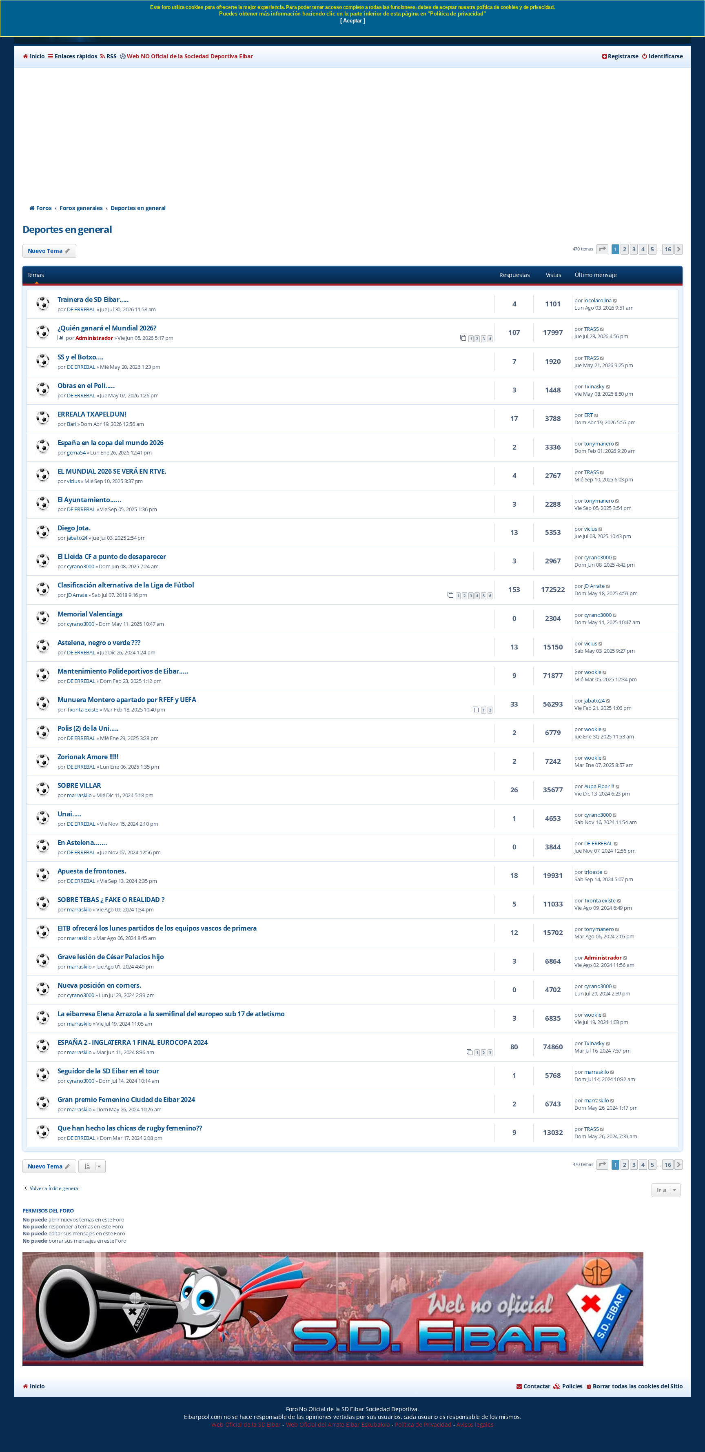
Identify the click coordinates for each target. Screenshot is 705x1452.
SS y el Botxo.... (81, 356)
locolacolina (598, 300)
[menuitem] (33, 56)
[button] (602, 249)
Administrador (94, 337)
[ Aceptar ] (352, 21)
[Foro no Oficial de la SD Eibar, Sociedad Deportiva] (332, 1309)
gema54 (76, 452)
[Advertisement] (352, 128)
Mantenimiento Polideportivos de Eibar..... (123, 671)
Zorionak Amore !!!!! (88, 756)
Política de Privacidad (423, 1424)
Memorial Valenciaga (90, 614)
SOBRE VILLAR (79, 785)
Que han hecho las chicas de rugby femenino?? (130, 1128)
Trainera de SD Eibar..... (93, 299)
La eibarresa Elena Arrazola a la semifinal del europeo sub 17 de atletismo (171, 1013)
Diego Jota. (74, 527)
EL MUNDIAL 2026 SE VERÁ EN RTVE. (112, 471)
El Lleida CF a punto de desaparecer (112, 556)
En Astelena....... (82, 842)
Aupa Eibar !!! (599, 786)
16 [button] (668, 249)
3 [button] (634, 249)
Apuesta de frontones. (92, 871)
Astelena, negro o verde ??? (99, 642)
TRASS (591, 329)
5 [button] (652, 249)
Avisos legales (475, 1424)
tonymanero (599, 443)
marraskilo (79, 795)
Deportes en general (67, 229)
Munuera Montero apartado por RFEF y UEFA (127, 699)
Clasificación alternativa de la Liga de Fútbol (126, 585)
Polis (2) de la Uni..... (88, 728)
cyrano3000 (80, 566)
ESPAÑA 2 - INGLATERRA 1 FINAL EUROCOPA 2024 (133, 1042)
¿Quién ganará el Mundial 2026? (107, 328)
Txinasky (594, 386)
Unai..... (70, 813)
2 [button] (624, 249)
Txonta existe (82, 709)
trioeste (593, 872)
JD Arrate (77, 595)
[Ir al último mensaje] (615, 300)
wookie (592, 672)
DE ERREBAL (81, 309)
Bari (71, 424)
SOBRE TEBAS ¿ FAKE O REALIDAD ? (111, 899)
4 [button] (643, 249)
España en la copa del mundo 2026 (111, 442)
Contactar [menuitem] (536, 1386)
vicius (73, 481)
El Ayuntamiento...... (90, 499)
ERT (588, 415)
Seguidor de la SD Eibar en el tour (108, 1070)
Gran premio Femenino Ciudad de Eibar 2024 (126, 1099)
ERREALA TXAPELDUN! (92, 414)
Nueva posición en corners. (100, 985)
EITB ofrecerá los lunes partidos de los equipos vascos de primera (157, 928)
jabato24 (77, 537)
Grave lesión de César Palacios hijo (111, 956)
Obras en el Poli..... (86, 385)
